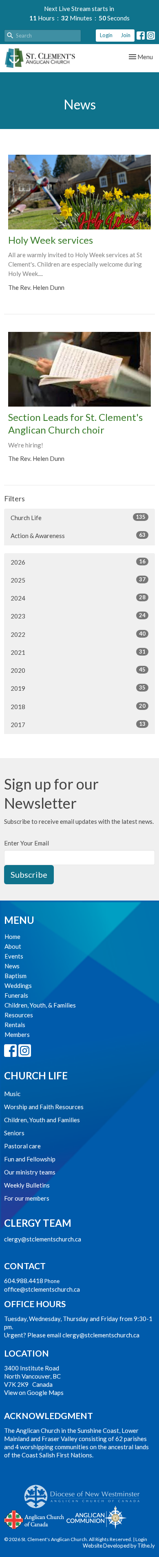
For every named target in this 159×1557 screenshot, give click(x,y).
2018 (78, 706)
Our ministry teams (29, 1172)
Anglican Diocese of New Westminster (85, 1492)
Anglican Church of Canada (34, 1518)
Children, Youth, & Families (40, 1005)
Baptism (15, 975)
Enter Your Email (26, 843)
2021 (78, 652)
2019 (78, 688)
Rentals (14, 1024)
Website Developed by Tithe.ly (119, 1545)
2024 (78, 598)
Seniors (14, 1133)
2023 (78, 616)
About (12, 946)
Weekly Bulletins (27, 1185)
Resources (18, 1015)
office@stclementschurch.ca (42, 1289)
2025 (78, 580)
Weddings (18, 985)
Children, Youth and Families (42, 1119)
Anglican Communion (96, 1517)
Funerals (16, 995)
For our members (26, 1198)
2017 (78, 724)
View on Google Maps (34, 1392)
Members (17, 1034)
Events (13, 956)
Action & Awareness (78, 535)
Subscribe (29, 874)
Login (106, 35)
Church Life (78, 517)
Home (12, 936)
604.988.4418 (23, 1280)
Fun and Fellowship (29, 1159)
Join (125, 35)
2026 (78, 562)
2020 (78, 670)
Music (12, 1093)
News (12, 966)
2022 (78, 634)
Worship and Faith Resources (44, 1106)
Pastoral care (22, 1146)
